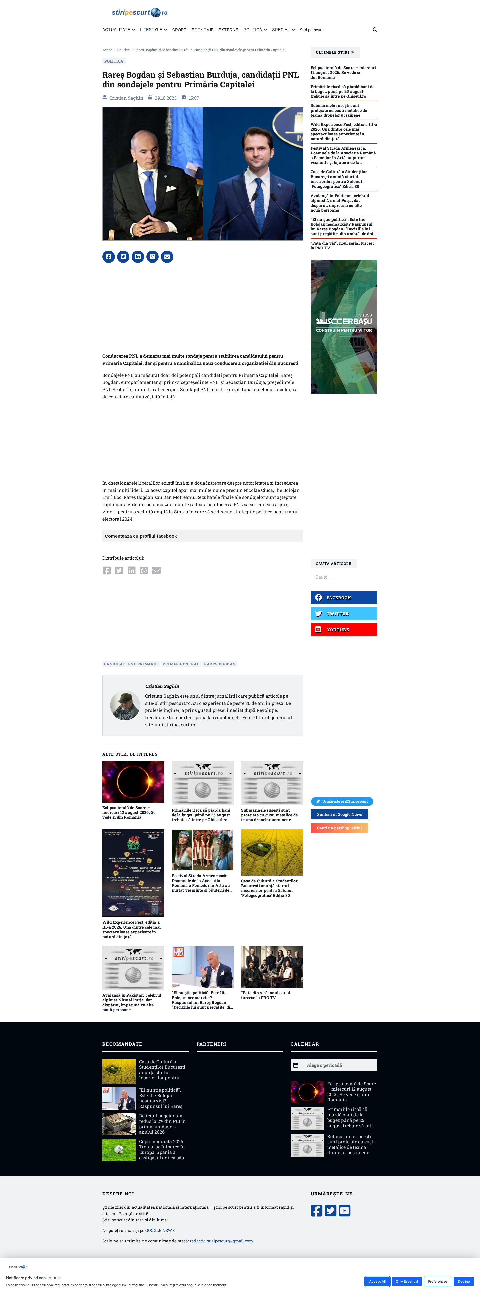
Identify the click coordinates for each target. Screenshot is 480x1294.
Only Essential (407, 1281)
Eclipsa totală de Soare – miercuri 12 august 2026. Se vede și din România (129, 812)
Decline (464, 1281)
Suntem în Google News (339, 814)
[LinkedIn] (138, 257)
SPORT (179, 30)
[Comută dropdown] (133, 29)
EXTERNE (228, 30)
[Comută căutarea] (375, 30)
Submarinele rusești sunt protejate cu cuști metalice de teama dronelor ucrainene (269, 814)
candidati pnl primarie (131, 664)
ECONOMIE (203, 30)
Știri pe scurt (311, 30)
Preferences (438, 1281)
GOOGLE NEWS (160, 1230)
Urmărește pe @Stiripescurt (345, 801)
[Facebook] (108, 257)
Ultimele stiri (333, 52)
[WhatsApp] (152, 257)
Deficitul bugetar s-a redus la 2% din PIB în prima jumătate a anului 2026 (162, 1124)
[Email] (167, 257)
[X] (123, 257)
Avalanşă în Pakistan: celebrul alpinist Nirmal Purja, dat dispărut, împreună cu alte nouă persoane (131, 1002)
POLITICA (123, 49)
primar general (181, 664)
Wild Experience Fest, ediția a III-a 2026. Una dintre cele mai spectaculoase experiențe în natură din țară (131, 929)
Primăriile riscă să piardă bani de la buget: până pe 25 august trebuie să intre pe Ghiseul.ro (201, 814)
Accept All (377, 1281)
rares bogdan (220, 664)
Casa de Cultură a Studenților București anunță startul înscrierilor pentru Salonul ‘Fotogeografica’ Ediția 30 (269, 888)
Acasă (107, 49)
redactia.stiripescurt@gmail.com (221, 1240)
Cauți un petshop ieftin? (339, 827)
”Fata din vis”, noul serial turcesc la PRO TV (265, 995)
